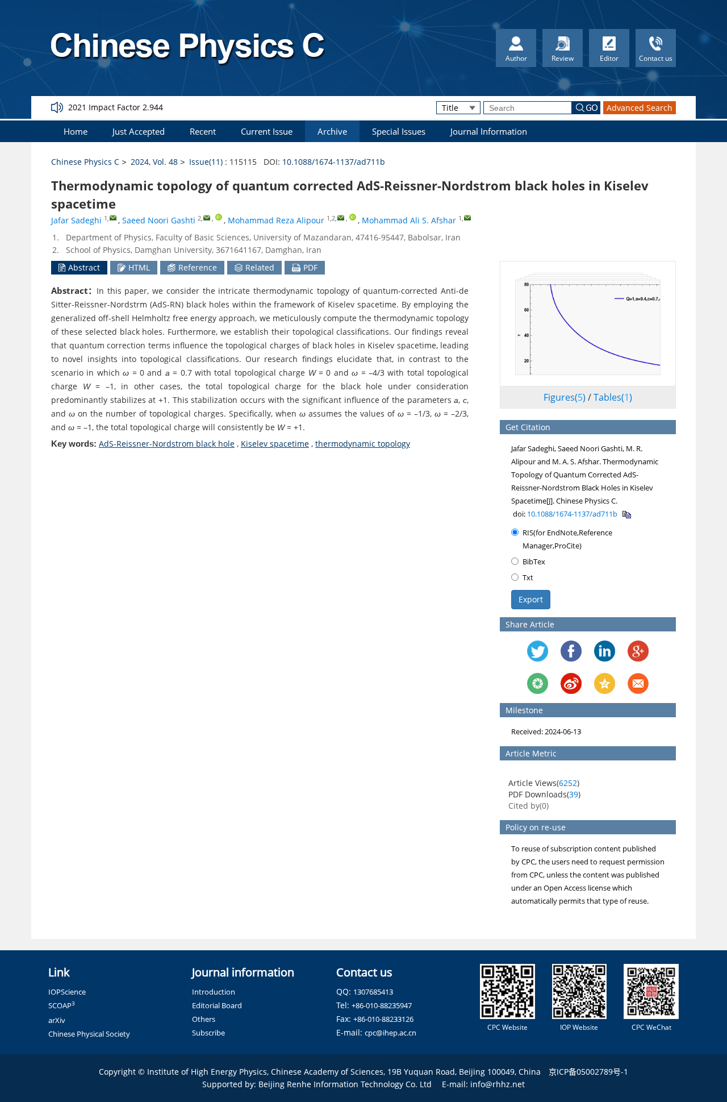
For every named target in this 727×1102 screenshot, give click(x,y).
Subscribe (208, 1033)
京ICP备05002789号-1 (588, 1071)
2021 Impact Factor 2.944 (115, 107)
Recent (203, 131)
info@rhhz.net (497, 1084)
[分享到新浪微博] (571, 683)
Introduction (213, 992)
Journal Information (488, 131)
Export (531, 599)
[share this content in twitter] (537, 651)
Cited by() (528, 805)
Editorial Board (217, 1005)
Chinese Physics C (85, 161)
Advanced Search (639, 107)
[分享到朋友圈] (537, 683)
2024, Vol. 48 (154, 161)
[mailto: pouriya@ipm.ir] (112, 217)
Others (203, 1019)
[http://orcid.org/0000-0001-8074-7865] (352, 217)
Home (75, 131)
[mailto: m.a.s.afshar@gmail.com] (467, 217)
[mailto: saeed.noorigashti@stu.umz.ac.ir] (206, 217)
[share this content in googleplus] (638, 651)
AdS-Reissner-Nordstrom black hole (167, 443)
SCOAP (61, 1005)
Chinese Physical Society (89, 1034)
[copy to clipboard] (626, 514)
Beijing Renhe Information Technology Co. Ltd (345, 1084)
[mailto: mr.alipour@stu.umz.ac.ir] (340, 217)
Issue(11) (206, 161)
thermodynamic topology (362, 443)
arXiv (56, 1020)
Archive (332, 131)
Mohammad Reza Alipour (276, 220)
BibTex (534, 561)
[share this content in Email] (638, 683)
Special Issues (398, 131)
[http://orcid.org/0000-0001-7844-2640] (218, 217)
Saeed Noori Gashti (158, 220)
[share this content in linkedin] (604, 651)
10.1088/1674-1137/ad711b (333, 161)
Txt (528, 577)
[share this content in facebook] (571, 651)
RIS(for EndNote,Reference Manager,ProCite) (567, 539)
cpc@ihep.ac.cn (390, 1033)
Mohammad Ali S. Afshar (409, 220)
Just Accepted (138, 131)
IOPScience (67, 992)
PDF (310, 267)
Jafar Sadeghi (76, 220)
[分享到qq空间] (604, 683)
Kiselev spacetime (275, 443)
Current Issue (267, 131)
